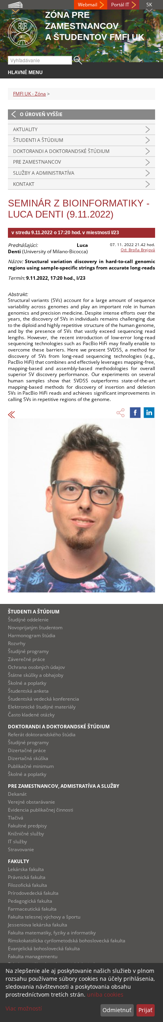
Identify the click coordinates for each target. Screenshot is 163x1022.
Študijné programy (28, 651)
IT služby (17, 841)
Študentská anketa (28, 691)
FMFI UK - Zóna (29, 93)
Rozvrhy (16, 643)
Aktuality (25, 129)
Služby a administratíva (43, 173)
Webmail (87, 4)
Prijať (145, 1010)
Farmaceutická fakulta (32, 908)
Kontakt (23, 184)
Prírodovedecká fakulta (33, 893)
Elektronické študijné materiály (42, 706)
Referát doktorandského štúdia (42, 734)
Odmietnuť (116, 1010)
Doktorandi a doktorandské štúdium (61, 151)
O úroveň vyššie (41, 114)
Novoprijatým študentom (35, 627)
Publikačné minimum (31, 766)
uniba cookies (105, 994)
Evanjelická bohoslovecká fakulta (44, 948)
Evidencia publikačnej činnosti (40, 809)
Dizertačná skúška (28, 758)
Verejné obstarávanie (31, 801)
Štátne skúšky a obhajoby (35, 675)
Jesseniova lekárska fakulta (37, 924)
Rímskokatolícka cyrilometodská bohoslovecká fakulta (66, 940)
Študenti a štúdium (38, 140)
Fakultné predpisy (27, 825)
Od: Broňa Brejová (138, 249)
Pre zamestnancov (37, 162)
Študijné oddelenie (28, 619)
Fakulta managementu (32, 956)
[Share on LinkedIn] (149, 412)
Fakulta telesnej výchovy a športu (44, 916)
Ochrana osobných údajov (36, 667)
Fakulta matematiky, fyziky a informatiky (52, 932)
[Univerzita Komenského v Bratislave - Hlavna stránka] (22, 31)
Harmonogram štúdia (31, 635)
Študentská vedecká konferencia (43, 698)
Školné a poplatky (27, 683)
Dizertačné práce (27, 750)
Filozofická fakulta (27, 885)
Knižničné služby (26, 833)
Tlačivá (15, 817)
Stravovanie (21, 849)
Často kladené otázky (31, 714)
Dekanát (17, 794)
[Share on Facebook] (135, 412)
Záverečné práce (26, 659)
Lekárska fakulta (26, 869)
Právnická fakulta (26, 877)
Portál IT (120, 4)
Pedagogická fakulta (30, 901)
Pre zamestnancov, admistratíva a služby (63, 786)
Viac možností (24, 1008)
